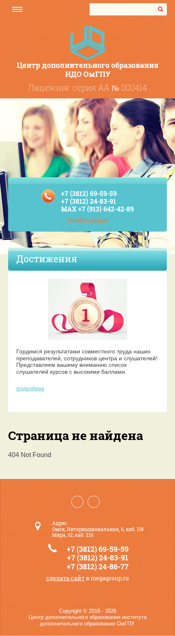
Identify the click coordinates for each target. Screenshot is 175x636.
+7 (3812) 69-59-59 (89, 193)
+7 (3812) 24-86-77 (98, 566)
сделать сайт (65, 578)
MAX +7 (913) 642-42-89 (97, 209)
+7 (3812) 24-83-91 (88, 201)
